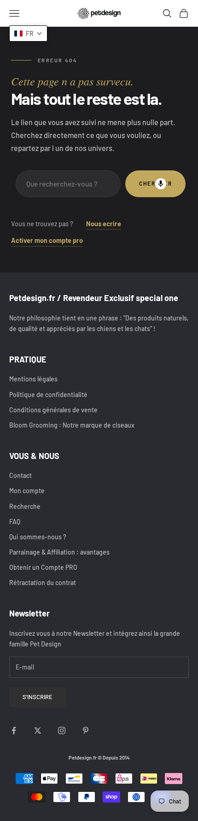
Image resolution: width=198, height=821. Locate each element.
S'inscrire (37, 696)
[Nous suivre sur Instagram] (61, 730)
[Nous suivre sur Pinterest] (85, 730)
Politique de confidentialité (48, 394)
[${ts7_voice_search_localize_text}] (160, 183)
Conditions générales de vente (53, 410)
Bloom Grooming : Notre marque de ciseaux (71, 425)
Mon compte (27, 491)
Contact (20, 475)
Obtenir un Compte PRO (43, 567)
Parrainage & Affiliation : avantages (59, 552)
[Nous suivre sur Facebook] (13, 730)
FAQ (14, 521)
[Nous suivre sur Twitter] (37, 730)
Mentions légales (33, 379)
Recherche (25, 506)
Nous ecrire (103, 224)
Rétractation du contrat (42, 582)
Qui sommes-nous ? (37, 537)
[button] (28, 33)
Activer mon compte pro (47, 240)
